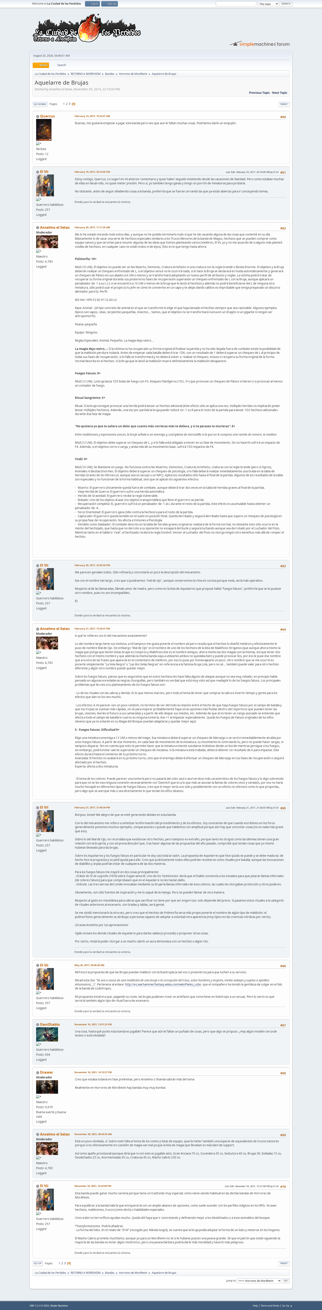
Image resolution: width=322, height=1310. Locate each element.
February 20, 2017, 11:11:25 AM (92, 227)
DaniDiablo (50, 1024)
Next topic (279, 93)
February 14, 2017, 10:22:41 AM (92, 116)
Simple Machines (59, 1305)
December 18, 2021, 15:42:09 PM (92, 1186)
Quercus (47, 116)
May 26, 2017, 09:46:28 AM (89, 965)
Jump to (230, 1280)
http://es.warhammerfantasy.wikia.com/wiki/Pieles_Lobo (163, 984)
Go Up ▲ (287, 1305)
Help (255, 1305)
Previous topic (259, 93)
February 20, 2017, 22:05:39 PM (92, 565)
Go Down (40, 104)
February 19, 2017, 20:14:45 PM (92, 171)
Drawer (46, 1072)
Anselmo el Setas (55, 227)
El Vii (44, 171)
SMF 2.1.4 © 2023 (39, 1305)
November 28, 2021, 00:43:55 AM (93, 1134)
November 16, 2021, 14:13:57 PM (93, 1072)
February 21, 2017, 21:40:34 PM (92, 807)
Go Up (37, 1263)
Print (284, 104)
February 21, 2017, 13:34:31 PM (92, 628)
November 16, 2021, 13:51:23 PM (93, 1024)
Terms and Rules (270, 1305)
